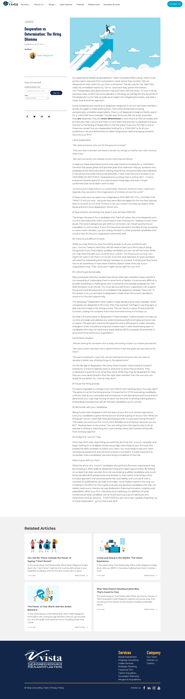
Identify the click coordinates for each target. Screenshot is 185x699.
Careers (150, 663)
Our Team (152, 657)
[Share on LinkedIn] (49, 116)
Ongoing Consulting (128, 660)
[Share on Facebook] (27, 116)
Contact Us (174, 4)
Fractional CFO (125, 670)
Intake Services (125, 663)
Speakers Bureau (112, 4)
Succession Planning (128, 676)
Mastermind (94, 4)
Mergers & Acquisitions (129, 679)
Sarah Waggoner (45, 55)
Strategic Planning (127, 666)
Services (24, 4)
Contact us (152, 660)
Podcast (80, 4)
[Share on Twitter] (34, 116)
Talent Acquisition (127, 673)
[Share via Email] (41, 116)
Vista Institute (66, 4)
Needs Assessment (127, 657)
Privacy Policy (57, 688)
